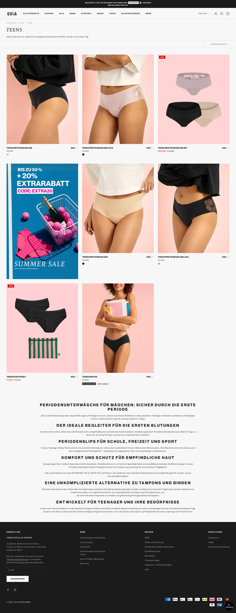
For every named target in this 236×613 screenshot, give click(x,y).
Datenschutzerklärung (17, 559)
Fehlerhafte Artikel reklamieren (159, 547)
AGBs (211, 542)
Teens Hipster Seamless (19, 148)
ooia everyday (86, 542)
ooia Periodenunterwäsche (92, 537)
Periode (49, 13)
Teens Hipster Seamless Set (173, 148)
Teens (112, 13)
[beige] (8, 154)
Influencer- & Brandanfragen (158, 565)
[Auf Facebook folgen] (8, 589)
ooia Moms (85, 547)
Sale (61, 13)
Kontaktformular (152, 551)
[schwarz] (83, 154)
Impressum (213, 537)
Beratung (84, 563)
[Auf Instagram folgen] (15, 589)
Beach (100, 13)
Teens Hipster (89, 377)
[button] (229, 606)
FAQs (147, 537)
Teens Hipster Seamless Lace (97, 148)
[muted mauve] (159, 264)
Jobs (147, 569)
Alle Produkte (31, 13)
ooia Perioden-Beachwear (92, 559)
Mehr (148, 13)
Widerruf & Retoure (154, 542)
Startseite (12, 23)
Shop (22, 23)
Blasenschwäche (130, 13)
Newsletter (150, 556)
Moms (73, 13)
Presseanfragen (152, 560)
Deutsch (202, 13)
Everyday (86, 13)
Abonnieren (18, 579)
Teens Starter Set (16, 377)
